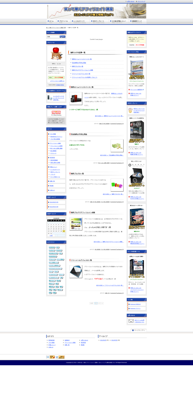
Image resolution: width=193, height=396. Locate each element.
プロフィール (63, 21)
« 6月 (51, 235)
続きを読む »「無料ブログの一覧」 (113, 194)
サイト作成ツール (55, 177)
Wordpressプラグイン (56, 136)
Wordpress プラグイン (135, 308)
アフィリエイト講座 (55, 143)
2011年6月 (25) (54, 202)
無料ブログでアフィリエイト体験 (82, 70)
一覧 (61, 277)
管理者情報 (51, 340)
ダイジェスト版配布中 (136, 89)
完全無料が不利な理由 (79, 63)
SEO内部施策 (54, 160)
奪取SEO (51, 286)
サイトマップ (141, 1)
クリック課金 (60, 259)
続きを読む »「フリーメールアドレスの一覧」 (110, 285)
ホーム (51, 21)
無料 (61, 286)
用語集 (51, 185)
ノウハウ (52, 174)
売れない (51, 283)
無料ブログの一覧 (77, 66)
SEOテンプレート (55, 172)
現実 (50, 289)
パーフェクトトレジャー (55, 268)
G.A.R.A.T (51, 250)
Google (58, 250)
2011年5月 (114, 340)
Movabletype (53, 253)
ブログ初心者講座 (105, 201)
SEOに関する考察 (55, 162)
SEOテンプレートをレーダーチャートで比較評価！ (139, 110)
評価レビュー (53, 167)
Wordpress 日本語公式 (135, 304)
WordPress (52, 256)
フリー (50, 271)
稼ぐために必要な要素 (103, 163)
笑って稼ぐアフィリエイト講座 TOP (56, 27)
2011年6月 (103, 340)
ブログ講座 (53, 134)
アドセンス (52, 259)
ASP (57, 247)
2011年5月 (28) (54, 206)
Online (60, 85)
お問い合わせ (84, 340)
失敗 (56, 283)
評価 (50, 292)
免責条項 (67, 340)
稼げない (59, 289)
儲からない (52, 280)
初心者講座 (106, 123)
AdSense (51, 247)
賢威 (54, 292)
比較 (57, 286)
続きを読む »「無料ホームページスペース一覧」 (109, 116)
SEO (60, 253)
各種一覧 (101, 123)
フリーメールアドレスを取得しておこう (84, 77)
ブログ (56, 271)
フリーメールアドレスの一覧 (81, 74)
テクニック (53, 153)
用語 (54, 289)
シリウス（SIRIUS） (54, 265)
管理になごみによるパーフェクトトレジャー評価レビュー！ (137, 289)
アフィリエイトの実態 (56, 146)
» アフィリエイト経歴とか (57, 81)
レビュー (61, 274)
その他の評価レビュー (119, 21)
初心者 (58, 280)
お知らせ (52, 190)
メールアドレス (53, 274)
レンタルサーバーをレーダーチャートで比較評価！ (58, 98)
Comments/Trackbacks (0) (117, 123)
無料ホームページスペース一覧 (82, 59)
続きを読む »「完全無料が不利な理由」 (112, 155)
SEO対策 (52, 157)
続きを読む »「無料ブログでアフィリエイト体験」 (109, 241)
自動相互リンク (137, 21)
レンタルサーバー (55, 169)
